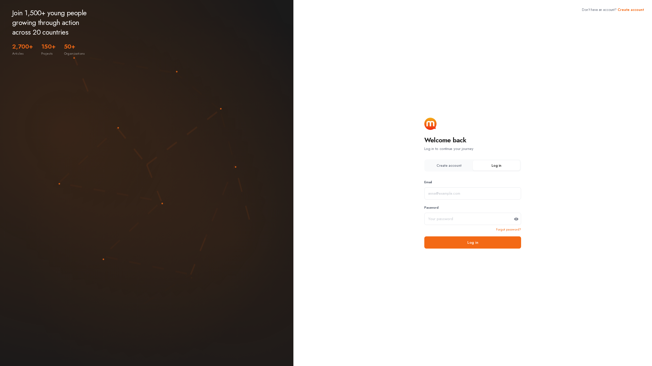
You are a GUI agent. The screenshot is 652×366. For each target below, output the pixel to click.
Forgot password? (508, 229)
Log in (496, 165)
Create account (631, 9)
